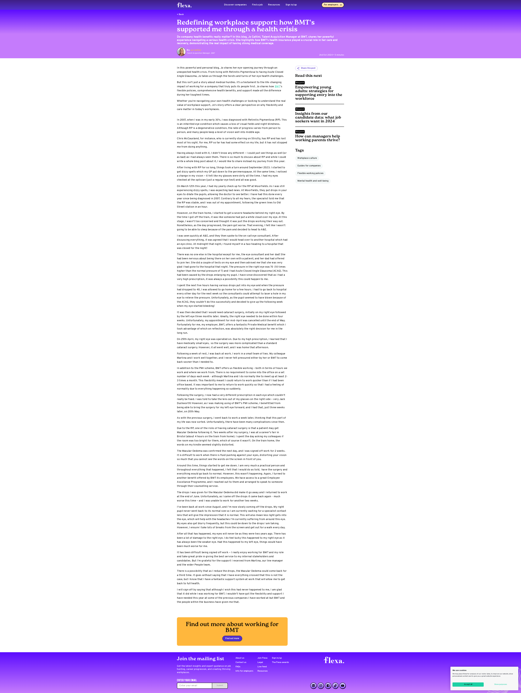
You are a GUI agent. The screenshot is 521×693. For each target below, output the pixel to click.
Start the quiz (260, 358)
